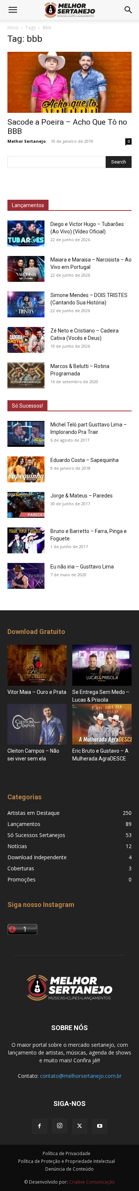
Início (13, 27)
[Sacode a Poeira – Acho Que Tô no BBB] (69, 82)
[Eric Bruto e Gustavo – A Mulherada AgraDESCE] (102, 724)
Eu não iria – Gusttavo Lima (82, 567)
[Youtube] (99, 1126)
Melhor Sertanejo (26, 141)
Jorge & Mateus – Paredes (81, 496)
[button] (12, 10)
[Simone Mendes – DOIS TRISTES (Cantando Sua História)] (25, 304)
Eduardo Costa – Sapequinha (84, 460)
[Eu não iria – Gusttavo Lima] (25, 576)
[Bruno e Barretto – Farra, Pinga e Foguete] (25, 540)
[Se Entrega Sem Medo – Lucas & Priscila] (102, 665)
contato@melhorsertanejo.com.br (81, 1075)
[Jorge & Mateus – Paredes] (25, 505)
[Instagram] (59, 1126)
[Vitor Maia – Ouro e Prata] (37, 665)
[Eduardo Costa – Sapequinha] (25, 469)
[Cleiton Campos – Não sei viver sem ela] (37, 724)
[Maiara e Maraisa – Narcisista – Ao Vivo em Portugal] (25, 269)
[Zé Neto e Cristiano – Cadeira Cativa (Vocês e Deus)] (25, 340)
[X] (79, 1126)
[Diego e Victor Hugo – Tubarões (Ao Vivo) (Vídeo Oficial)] (25, 233)
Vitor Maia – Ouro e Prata (36, 692)
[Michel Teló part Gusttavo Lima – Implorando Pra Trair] (25, 434)
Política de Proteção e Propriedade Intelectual (66, 1161)
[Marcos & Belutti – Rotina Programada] (25, 375)
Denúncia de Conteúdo (69, 1169)
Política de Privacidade (66, 1153)
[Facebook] (39, 1126)
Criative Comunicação (92, 1182)
